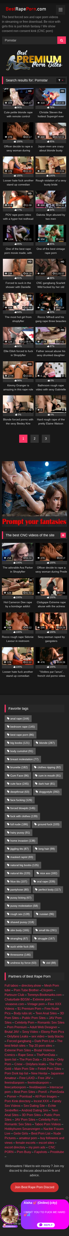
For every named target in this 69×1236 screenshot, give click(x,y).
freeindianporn (14, 1082)
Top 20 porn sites (40, 1045)
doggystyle (49, 791)
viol (51, 962)
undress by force (23, 962)
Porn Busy (24, 1152)
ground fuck (48, 824)
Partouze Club (14, 994)
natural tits (20, 873)
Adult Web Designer (43, 1027)
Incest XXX (41, 1101)
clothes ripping (49, 767)
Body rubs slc (23, 1013)
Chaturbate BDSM (17, 999)
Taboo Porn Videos (48, 1124)
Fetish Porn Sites (49, 1068)
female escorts (25, 1142)
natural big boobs (24, 865)
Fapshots (40, 1152)
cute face (19, 783)
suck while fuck (22, 946)
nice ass (48, 873)
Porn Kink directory (17, 1101)
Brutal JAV (12, 1031)
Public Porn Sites (34, 1018)
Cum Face (19, 775)
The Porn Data (29, 1059)
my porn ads (37, 1147)
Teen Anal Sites (46, 1013)
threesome (20, 954)
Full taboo (11, 985)
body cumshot (21, 751)
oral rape (46, 881)
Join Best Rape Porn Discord (34, 1187)
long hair (47, 848)
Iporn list (10, 1059)
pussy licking (20, 897)
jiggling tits (19, 848)
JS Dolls (48, 1059)
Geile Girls (21, 1133)
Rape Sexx (25, 1055)
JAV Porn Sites (25, 1119)
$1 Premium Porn (29, 1008)
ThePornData (46, 1055)
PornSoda (57, 1091)
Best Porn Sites (24, 1091)
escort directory (15, 1147)
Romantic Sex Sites (51, 1022)
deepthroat (19, 791)
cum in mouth (50, 775)
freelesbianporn (38, 1082)
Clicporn (47, 990)
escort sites (46, 1142)
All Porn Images (46, 1096)
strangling (19, 938)
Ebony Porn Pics (52, 1031)
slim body (19, 930)
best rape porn (22, 734)
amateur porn (28, 1138)
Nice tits (18, 881)
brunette (19, 767)
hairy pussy (20, 832)
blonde (47, 742)
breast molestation (24, 759)
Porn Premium (17, 1027)
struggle (46, 938)
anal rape (19, 718)
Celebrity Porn (24, 1022)
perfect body (50, 889)
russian (46, 914)
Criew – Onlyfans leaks (30, 1064)
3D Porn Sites (31, 1115)
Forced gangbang (19, 1041)
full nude (19, 824)
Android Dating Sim (34, 1110)
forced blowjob (22, 808)
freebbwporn (37, 1087)
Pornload (26, 1096)
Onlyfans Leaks (17, 1036)
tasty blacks (56, 1036)
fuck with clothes (24, 816)
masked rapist (21, 857)
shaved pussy (22, 922)
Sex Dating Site (34, 1105)
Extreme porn (42, 999)
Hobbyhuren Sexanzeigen (22, 1128)
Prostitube (57, 1152)
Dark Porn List (44, 1041)
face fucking (21, 800)
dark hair (47, 783)
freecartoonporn (15, 1087)
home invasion (22, 840)
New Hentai (39, 1073)
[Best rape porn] (28, 9)
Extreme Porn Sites (18, 1050)
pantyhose (19, 889)
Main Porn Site (24, 1068)
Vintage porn (36, 1004)
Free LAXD (27, 1078)
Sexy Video (30, 1031)
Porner (11, 1096)
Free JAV (44, 1078)
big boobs (20, 742)
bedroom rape (22, 726)
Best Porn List (40, 1133)
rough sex (20, 914)
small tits (48, 930)
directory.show (31, 985)
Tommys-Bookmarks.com (44, 994)
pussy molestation (24, 905)
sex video (37, 1036)
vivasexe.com (14, 1004)
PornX (42, 1091)
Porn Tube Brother (26, 990)
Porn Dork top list (16, 1073)
